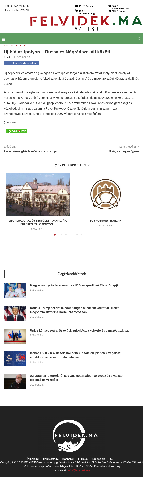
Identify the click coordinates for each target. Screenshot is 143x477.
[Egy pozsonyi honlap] (105, 194)
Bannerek (68, 458)
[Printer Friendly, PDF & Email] (16, 130)
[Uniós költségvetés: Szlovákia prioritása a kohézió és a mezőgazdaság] (15, 336)
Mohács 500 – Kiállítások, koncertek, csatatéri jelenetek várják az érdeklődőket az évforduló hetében (75, 355)
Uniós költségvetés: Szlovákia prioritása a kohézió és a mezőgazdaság (80, 330)
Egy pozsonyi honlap (105, 220)
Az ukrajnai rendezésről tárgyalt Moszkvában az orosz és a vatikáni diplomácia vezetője (77, 377)
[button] (11, 206)
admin (7, 57)
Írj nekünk (33, 458)
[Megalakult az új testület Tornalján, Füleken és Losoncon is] (38, 194)
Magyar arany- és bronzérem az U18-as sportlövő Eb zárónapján (75, 285)
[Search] (139, 38)
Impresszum (51, 458)
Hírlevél (83, 458)
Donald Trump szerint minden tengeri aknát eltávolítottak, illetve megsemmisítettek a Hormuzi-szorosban (74, 310)
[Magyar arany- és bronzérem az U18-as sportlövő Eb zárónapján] (15, 290)
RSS (110, 458)
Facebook (98, 458)
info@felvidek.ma (78, 470)
